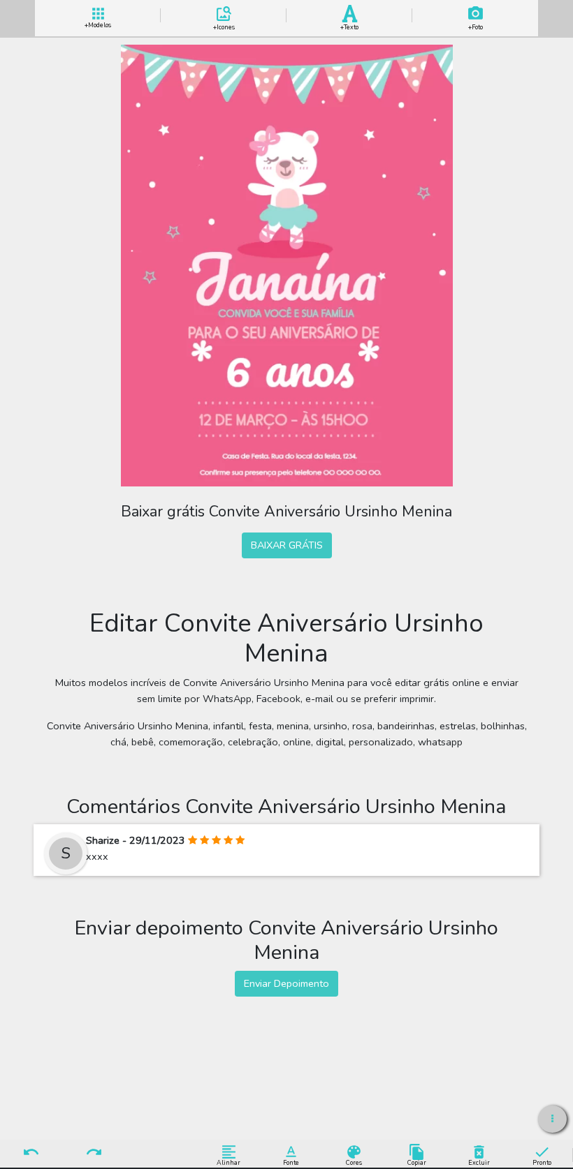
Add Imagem (475, 25)
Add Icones (224, 25)
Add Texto (349, 25)
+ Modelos (98, 24)
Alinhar (228, 1162)
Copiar (416, 1162)
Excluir (479, 1162)
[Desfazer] (31, 1153)
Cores (354, 1162)
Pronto (541, 1162)
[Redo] (93, 1153)
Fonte (291, 1162)
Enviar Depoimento (286, 983)
